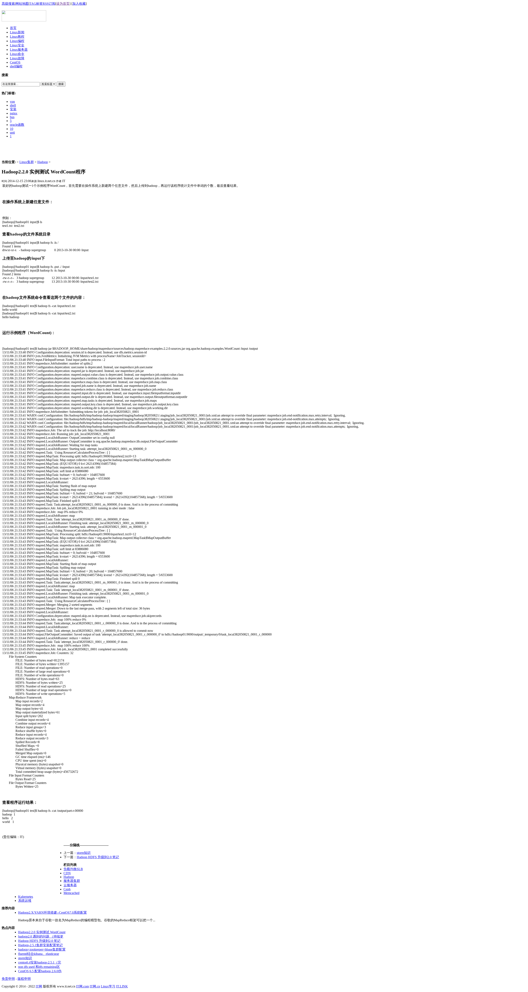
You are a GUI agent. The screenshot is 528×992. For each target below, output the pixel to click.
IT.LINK (122, 986)
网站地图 (22, 3)
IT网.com (82, 986)
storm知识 (84, 852)
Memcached (71, 893)
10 (11, 129)
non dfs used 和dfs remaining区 (39, 966)
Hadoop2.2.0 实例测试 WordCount (41, 932)
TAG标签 (36, 3)
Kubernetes (25, 896)
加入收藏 (79, 3)
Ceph (67, 889)
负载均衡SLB (73, 869)
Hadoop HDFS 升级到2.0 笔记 (98, 857)
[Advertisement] (264, 150)
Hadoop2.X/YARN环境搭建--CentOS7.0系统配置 (52, 912)
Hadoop (42, 162)
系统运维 (24, 900)
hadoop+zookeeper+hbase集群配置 (42, 949)
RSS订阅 (49, 3)
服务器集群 (72, 881)
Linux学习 (108, 986)
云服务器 (70, 885)
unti (12, 132)
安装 (13, 109)
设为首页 (63, 3)
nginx (13, 113)
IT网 (39, 986)
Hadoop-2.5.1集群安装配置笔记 (40, 945)
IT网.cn (95, 986)
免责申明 (8, 978)
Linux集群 (26, 162)
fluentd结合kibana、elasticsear (38, 954)
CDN (67, 873)
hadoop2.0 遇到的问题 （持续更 (40, 936)
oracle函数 (17, 124)
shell (13, 105)
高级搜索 (8, 3)
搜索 (61, 84)
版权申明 (24, 978)
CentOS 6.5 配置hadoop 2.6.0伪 (39, 971)
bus (12, 117)
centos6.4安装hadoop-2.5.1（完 (39, 962)
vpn (12, 101)
